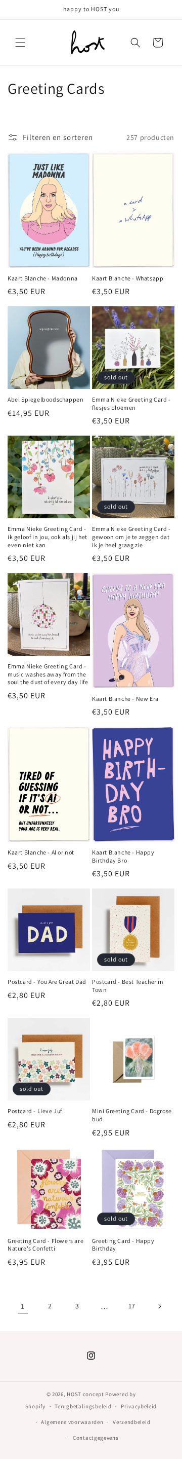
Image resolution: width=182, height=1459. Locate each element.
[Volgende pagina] (159, 1306)
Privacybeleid (139, 1406)
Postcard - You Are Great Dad (47, 981)
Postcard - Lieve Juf (35, 1111)
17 (131, 1305)
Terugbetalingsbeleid (83, 1406)
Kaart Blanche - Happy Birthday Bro (123, 856)
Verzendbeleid (131, 1422)
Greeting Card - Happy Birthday (123, 1245)
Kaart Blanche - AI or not (41, 852)
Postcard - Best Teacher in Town (128, 985)
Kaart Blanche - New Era (125, 698)
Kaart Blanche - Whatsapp (127, 278)
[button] (20, 42)
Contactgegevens (96, 1437)
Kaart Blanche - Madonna (43, 278)
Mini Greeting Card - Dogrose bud (132, 1115)
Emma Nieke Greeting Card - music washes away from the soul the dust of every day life (48, 674)
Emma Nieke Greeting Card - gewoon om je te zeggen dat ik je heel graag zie (131, 536)
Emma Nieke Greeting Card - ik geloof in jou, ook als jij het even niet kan (47, 536)
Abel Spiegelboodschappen (45, 399)
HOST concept (85, 1394)
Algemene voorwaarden (72, 1422)
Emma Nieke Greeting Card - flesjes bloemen (131, 403)
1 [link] (23, 1306)
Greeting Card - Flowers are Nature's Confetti (45, 1245)
